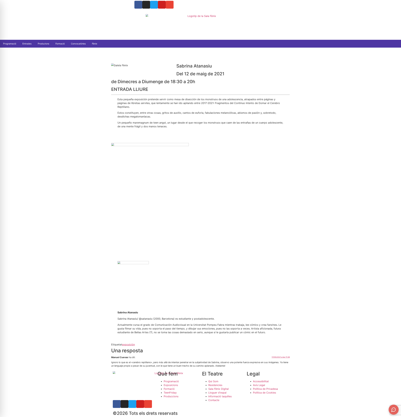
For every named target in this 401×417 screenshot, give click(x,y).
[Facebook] (138, 5)
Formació (60, 43)
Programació (9, 43)
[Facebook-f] (117, 404)
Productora (43, 43)
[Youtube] (162, 5)
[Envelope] (170, 5)
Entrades (26, 43)
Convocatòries (78, 43)
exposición (128, 344)
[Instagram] (146, 5)
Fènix (94, 43)
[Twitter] (154, 5)
